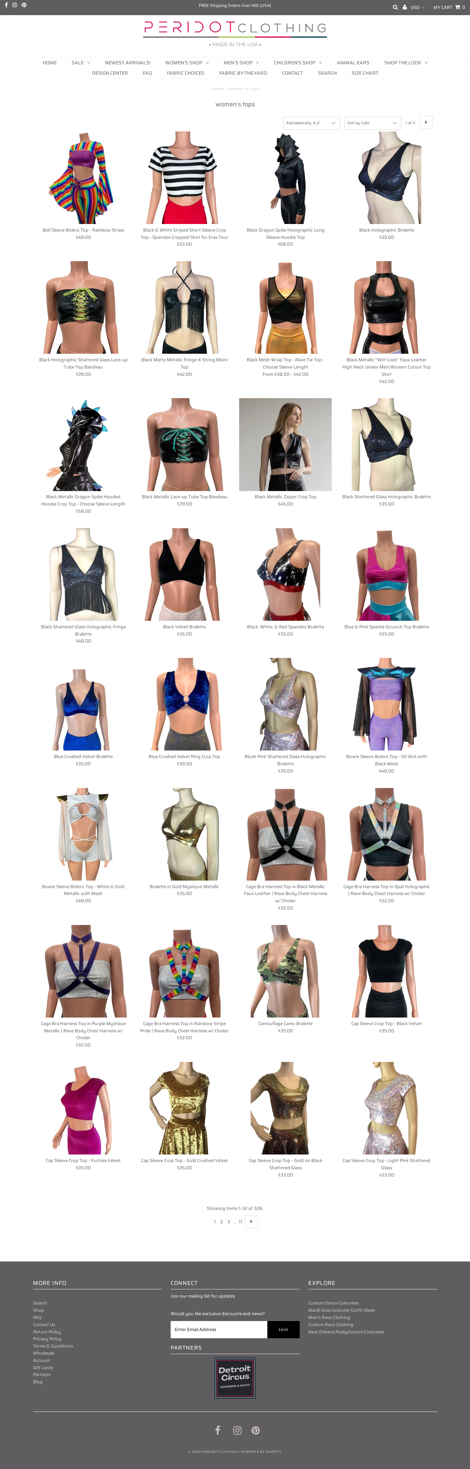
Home (50, 62)
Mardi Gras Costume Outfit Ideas (341, 1310)
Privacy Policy (47, 1338)
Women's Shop (183, 62)
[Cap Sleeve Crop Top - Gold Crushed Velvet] (184, 1108)
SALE (78, 62)
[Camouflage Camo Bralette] (285, 971)
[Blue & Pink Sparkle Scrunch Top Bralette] (386, 574)
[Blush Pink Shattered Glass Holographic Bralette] (285, 704)
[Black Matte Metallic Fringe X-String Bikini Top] (184, 307)
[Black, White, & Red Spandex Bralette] (285, 574)
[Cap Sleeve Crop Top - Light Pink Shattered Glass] (386, 1108)
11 (240, 1221)
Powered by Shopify (261, 1451)
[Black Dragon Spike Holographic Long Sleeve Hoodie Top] (285, 177)
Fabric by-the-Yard (243, 73)
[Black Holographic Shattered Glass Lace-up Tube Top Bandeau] (83, 307)
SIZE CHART (365, 73)
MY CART (449, 7)
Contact (292, 73)
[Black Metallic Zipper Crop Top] (285, 444)
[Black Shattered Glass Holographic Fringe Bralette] (83, 574)
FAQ (147, 73)
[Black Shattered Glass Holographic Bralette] (386, 444)
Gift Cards (43, 1367)
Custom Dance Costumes (333, 1303)
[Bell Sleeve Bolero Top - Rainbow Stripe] (83, 177)
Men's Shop (238, 62)
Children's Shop (295, 62)
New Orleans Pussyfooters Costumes (346, 1331)
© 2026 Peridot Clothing (212, 1451)
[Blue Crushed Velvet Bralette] (83, 704)
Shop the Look (402, 62)
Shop (38, 1310)
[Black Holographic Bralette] (386, 177)
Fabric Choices (185, 73)
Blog (38, 1381)
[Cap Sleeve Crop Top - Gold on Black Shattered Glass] (285, 1108)
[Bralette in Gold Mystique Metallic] (184, 834)
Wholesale (43, 1353)
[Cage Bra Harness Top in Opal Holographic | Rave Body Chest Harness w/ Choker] (386, 834)
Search (327, 73)
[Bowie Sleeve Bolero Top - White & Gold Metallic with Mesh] (83, 834)
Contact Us (44, 1324)
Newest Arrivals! (127, 62)
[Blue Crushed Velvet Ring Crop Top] (184, 704)
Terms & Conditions (53, 1346)
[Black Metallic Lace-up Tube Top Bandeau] (184, 444)
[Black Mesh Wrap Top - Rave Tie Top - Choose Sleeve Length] (285, 307)
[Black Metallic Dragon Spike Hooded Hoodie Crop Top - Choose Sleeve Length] (83, 444)
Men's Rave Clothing (329, 1317)
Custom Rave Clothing (330, 1324)
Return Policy (47, 1331)
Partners (42, 1374)
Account (41, 1360)
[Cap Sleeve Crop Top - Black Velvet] (386, 971)
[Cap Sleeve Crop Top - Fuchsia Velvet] (83, 1108)
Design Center (110, 73)
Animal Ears (353, 62)
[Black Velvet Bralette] (184, 574)
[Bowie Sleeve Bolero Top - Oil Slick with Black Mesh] (386, 704)
